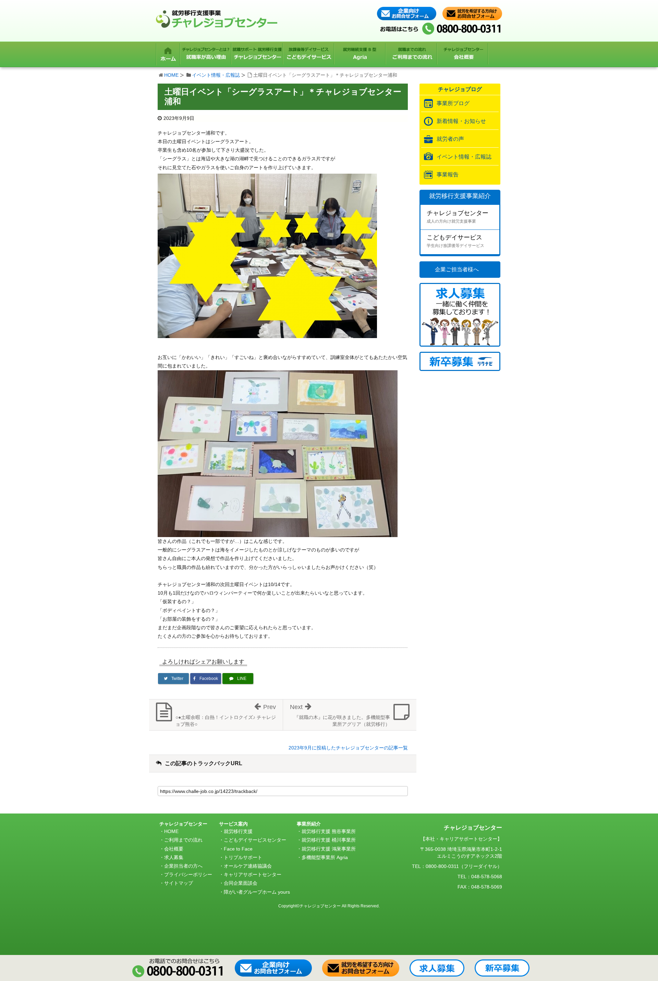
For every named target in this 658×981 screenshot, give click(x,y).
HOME (171, 75)
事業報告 (448, 174)
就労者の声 (450, 139)
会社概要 (173, 849)
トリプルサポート (243, 857)
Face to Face (238, 849)
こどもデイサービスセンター (255, 840)
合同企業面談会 (240, 883)
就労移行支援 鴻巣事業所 (329, 849)
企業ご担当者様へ (457, 269)
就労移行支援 (238, 831)
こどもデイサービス (455, 241)
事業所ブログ (453, 103)
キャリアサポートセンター (252, 874)
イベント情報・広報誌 (216, 75)
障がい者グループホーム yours (257, 892)
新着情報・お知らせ (461, 121)
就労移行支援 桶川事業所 (329, 840)
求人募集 (173, 857)
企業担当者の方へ (183, 866)
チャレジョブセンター (457, 217)
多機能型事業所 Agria (325, 857)
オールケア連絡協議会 (248, 866)
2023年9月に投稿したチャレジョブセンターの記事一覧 (348, 747)
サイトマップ (178, 883)
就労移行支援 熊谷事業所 (329, 831)
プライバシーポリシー (188, 874)
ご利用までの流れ (183, 840)
